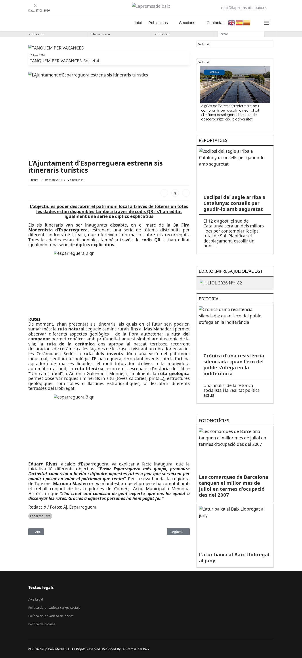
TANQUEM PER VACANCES (56, 61)
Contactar (215, 23)
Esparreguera (40, 516)
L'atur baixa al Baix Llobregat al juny (234, 557)
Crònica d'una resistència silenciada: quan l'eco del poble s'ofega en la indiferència (233, 364)
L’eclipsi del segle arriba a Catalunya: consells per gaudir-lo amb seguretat (234, 203)
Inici (138, 23)
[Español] (239, 22)
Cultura (34, 179)
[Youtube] (40, 5)
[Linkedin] (46, 5)
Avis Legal (35, 599)
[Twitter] (35, 5)
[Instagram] (52, 5)
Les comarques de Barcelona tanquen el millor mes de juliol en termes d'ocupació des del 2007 (233, 485)
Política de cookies (41, 624)
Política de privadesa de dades (51, 616)
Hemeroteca (101, 34)
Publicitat (162, 34)
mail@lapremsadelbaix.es (244, 7)
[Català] (247, 22)
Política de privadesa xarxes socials (54, 607)
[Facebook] (30, 5)
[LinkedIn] (186, 193)
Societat (91, 61)
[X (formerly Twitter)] (175, 193)
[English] (232, 22)
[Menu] (266, 22)
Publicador (37, 34)
